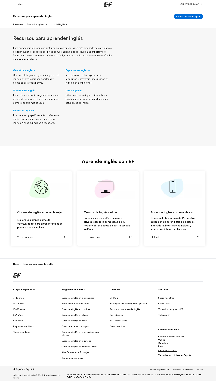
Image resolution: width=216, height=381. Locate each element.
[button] (19, 4)
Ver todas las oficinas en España (174, 355)
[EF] (108, 4)
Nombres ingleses (23, 110)
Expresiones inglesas (77, 70)
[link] (33, 16)
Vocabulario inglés (24, 90)
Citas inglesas (73, 90)
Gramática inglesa (24, 70)
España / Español (25, 369)
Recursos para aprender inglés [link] (38, 264)
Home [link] (16, 264)
